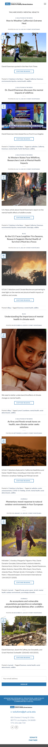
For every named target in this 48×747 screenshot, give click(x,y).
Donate (34, 737)
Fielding (22, 490)
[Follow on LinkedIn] (16, 727)
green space (29, 590)
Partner (33, 740)
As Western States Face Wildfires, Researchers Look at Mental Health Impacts (24, 160)
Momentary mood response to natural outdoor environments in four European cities (24, 504)
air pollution (33, 146)
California (33, 79)
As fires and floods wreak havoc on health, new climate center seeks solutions (24, 424)
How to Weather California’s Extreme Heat (24, 22)
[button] (45, 4)
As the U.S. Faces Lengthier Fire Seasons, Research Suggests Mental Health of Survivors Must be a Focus (24, 239)
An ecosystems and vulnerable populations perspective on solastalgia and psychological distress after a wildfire (24, 604)
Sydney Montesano (33, 29)
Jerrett (28, 490)
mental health (21, 81)
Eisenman (40, 79)
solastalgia (30, 227)
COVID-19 (16, 490)
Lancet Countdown (23, 410)
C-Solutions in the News (24, 18)
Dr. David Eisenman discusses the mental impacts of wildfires (24, 91)
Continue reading (24, 71)
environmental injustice (9, 81)
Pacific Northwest (23, 149)
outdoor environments (13, 592)
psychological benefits (28, 592)
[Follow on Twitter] (12, 727)
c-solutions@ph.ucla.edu (23, 711)
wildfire (29, 81)
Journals (24, 499)
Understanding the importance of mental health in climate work (24, 317)
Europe (22, 590)
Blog (24, 233)
